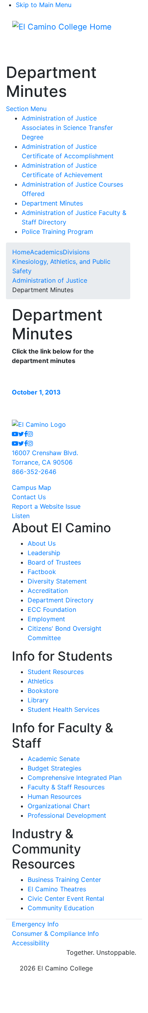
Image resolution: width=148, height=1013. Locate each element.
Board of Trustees (54, 562)
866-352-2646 (34, 472)
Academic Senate (54, 759)
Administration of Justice (49, 280)
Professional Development (67, 815)
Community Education (61, 908)
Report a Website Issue (46, 506)
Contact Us (29, 497)
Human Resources (54, 796)
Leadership (44, 553)
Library (38, 700)
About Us (42, 543)
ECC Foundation (52, 609)
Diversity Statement (57, 581)
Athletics (40, 681)
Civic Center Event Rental (66, 898)
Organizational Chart (59, 806)
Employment (46, 619)
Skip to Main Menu (43, 5)
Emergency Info (35, 924)
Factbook (42, 572)
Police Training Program (57, 231)
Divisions (76, 252)
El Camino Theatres (57, 889)
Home (21, 252)
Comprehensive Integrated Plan (75, 778)
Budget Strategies (54, 768)
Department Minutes (52, 203)
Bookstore (43, 690)
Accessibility (30, 943)
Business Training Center (64, 879)
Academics (46, 252)
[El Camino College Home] (62, 27)
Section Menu (26, 109)
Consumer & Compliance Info (55, 933)
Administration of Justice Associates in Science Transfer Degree (67, 127)
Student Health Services (63, 709)
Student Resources (56, 672)
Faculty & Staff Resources (66, 787)
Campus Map (31, 487)
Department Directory (61, 600)
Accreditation (48, 590)
